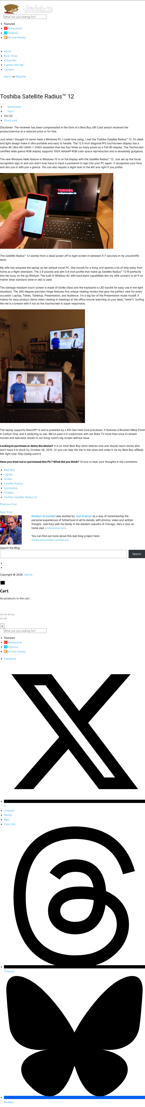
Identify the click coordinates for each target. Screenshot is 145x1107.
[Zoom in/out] (12, 614)
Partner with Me (13, 64)
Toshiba (9, 492)
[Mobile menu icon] (72, 2)
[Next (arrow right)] (5, 618)
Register (21, 76)
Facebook (10, 658)
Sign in (7, 76)
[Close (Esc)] (1, 614)
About (7, 51)
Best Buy (9, 469)
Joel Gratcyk (84, 516)
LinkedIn (9, 810)
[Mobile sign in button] (1, 80)
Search (136, 553)
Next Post (6, 512)
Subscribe (10, 60)
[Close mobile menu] (1, 44)
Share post (10, 120)
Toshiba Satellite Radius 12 (20, 497)
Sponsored (14, 106)
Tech (10, 111)
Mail (6, 819)
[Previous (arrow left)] (1, 618)
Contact (9, 69)
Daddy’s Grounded (44, 516)
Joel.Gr (27, 574)
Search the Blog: (10, 547)
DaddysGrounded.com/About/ (50, 539)
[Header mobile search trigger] (1, 84)
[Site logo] (28, 12)
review (8, 479)
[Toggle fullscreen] (9, 614)
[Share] (5, 614)
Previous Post (8, 504)
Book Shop (10, 55)
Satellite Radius (13, 483)
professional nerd (55, 528)
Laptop (8, 474)
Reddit (8, 815)
